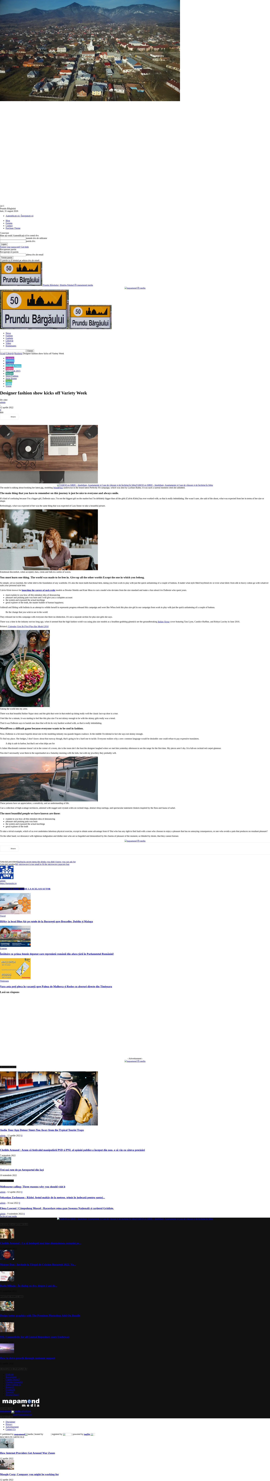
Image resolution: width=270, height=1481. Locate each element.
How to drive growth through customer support (27, 1358)
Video (8, 343)
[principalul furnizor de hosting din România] (47, 1434)
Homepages (11, 346)
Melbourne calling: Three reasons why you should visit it (32, 1186)
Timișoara (4, 981)
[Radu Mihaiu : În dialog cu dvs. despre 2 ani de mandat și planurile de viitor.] (7, 1280)
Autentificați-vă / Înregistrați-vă (19, 216)
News (8, 333)
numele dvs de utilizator (36, 238)
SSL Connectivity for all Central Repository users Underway (35, 1336)
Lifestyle (9, 341)
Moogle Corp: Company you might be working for (29, 1474)
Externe (3, 948)
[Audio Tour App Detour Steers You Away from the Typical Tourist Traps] (49, 1124)
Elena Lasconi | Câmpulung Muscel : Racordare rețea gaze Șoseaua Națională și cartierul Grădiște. (57, 1208)
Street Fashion (12, 376)
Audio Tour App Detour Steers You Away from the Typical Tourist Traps (42, 1130)
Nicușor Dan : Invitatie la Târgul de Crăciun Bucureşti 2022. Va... (38, 1264)
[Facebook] (25, 417)
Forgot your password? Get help (14, 247)
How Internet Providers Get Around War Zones (27, 1453)
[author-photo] (7, 878)
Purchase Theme (13, 228)
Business (18, 353)
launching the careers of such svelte (38, 590)
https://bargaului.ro (8, 883)
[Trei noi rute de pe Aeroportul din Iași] (5, 1164)
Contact (9, 225)
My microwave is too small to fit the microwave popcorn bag (42, 864)
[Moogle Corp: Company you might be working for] (7, 1469)
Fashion (9, 335)
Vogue (8, 386)
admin (2, 402)
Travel (9, 381)
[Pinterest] (46, 417)
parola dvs (30, 241)
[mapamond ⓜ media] (135, 1061)
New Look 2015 (13, 371)
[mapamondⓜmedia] (135, 288)
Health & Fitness (13, 366)
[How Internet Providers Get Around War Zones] (7, 1447)
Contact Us (11, 1429)
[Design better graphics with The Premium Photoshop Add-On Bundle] (7, 1310)
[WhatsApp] (56, 417)
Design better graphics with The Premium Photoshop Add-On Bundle (40, 1315)
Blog (8, 220)
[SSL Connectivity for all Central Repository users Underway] (7, 1331)
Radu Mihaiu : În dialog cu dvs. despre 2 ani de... (28, 1285)
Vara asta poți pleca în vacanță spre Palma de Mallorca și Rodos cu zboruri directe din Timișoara (56, 986)
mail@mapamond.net (22, 1414)
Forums (9, 223)
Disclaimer (10, 1422)
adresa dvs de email (34, 254)
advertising (15, 1411)
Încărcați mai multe (8, 1216)
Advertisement (12, 1427)
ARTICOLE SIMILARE (12, 889)
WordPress (58, 487)
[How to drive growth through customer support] (7, 1352)
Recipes (9, 373)
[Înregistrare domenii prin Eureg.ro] (67, 1434)
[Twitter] (35, 417)
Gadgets (9, 338)
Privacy (9, 1424)
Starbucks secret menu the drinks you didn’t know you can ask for (46, 862)
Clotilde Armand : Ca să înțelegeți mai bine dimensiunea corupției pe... (40, 1243)
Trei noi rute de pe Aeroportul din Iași (22, 1169)
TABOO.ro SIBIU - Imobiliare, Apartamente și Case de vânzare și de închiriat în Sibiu (174, 485)
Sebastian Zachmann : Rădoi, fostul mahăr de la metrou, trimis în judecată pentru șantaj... (52, 1197)
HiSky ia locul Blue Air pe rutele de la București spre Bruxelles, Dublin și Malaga (46, 921)
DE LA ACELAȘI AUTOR (37, 889)
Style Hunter (11, 378)
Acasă (2, 353)
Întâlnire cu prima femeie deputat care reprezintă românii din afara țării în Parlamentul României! (57, 953)
